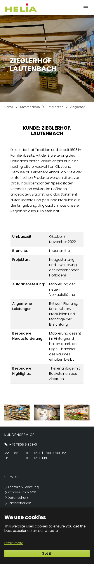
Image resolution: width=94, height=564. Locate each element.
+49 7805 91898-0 (23, 444)
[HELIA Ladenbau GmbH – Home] (20, 7)
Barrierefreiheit (19, 503)
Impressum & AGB (22, 492)
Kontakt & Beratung (23, 487)
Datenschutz (18, 497)
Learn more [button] (13, 543)
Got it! (47, 553)
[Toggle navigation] (86, 7)
